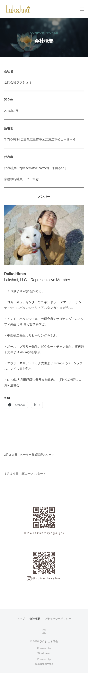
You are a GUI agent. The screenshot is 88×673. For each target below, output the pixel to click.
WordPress (44, 653)
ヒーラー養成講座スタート (37, 454)
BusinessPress (44, 663)
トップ (21, 618)
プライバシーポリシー (58, 618)
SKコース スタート (33, 473)
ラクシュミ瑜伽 (48, 641)
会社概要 (34, 618)
